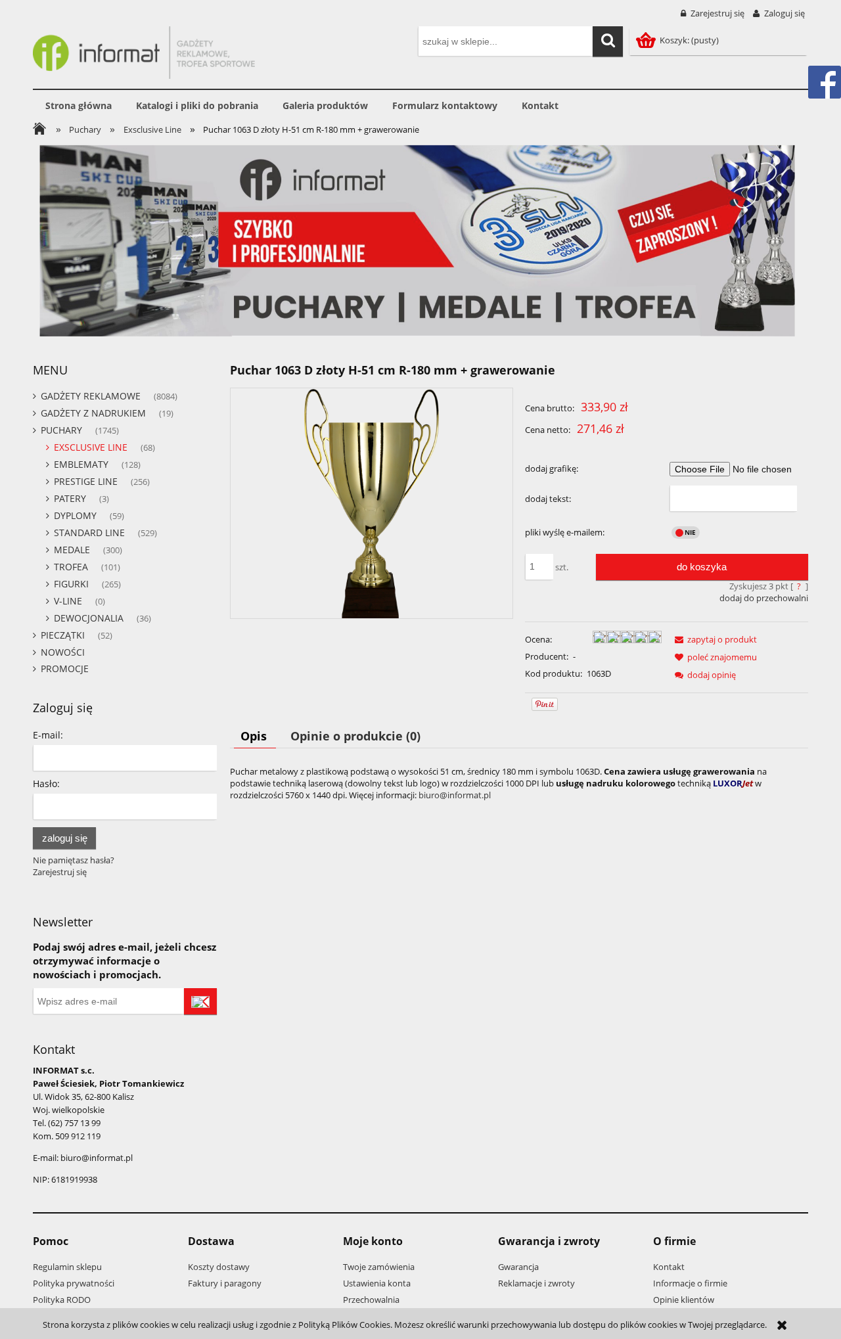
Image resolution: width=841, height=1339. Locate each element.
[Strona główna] (144, 50)
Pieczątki (63, 635)
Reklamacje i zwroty (536, 1283)
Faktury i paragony (224, 1283)
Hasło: (46, 783)
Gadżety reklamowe (91, 396)
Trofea (71, 566)
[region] (420, 241)
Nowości (63, 652)
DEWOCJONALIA (89, 618)
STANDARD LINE (89, 532)
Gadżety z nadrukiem (93, 413)
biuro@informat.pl (455, 795)
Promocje (65, 668)
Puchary (61, 430)
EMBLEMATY (81, 464)
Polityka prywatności (73, 1283)
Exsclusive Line (90, 447)
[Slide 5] (420, 241)
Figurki (71, 584)
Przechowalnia (371, 1299)
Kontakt (669, 1267)
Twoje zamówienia (379, 1267)
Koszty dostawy (219, 1267)
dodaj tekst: (548, 499)
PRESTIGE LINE (86, 481)
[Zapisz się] (200, 1001)
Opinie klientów (683, 1299)
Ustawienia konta (377, 1283)
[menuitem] (78, 106)
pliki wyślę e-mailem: (564, 532)
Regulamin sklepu (67, 1267)
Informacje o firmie (690, 1283)
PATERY (70, 498)
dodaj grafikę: (551, 468)
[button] (713, 639)
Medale (72, 549)
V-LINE (68, 601)
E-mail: (48, 735)
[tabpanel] (519, 783)
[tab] (255, 736)
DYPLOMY (75, 515)
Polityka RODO (62, 1299)
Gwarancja (518, 1267)
